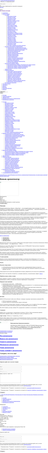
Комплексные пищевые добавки (12, 63)
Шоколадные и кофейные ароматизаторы (16, 61)
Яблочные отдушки (12, 44)
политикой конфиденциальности (34, 388)
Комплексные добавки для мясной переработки (18, 66)
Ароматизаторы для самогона (6, 330)
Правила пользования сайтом (8, 430)
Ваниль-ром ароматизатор (9, 339)
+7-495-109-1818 (3, 0)
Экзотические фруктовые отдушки (15, 42)
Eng (2, 7)
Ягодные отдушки (11, 30)
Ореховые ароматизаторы (13, 55)
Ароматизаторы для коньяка (6, 332)
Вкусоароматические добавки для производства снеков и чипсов (21, 64)
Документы (4, 84)
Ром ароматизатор (6, 336)
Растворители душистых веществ (12, 171)
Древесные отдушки (12, 41)
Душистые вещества (9, 70)
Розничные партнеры (7, 88)
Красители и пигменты (10, 170)
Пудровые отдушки (12, 39)
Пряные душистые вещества (14, 77)
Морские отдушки (11, 37)
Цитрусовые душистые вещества (15, 71)
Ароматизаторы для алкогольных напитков (17, 47)
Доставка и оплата (6, 83)
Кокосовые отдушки (12, 43)
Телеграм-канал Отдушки (20, 394)
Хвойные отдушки (12, 19)
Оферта (41, 273)
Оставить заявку (3, 203)
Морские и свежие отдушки (13, 20)
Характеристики (6, 239)
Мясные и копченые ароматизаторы (15, 53)
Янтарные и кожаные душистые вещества (16, 80)
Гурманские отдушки (12, 36)
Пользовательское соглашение (8, 428)
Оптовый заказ (6, 237)
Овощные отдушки (12, 35)
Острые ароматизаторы (12, 56)
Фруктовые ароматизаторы (13, 60)
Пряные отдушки (11, 24)
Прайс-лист (2, 91)
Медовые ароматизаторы (13, 52)
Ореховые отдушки (12, 28)
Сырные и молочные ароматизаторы (15, 57)
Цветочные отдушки (12, 21)
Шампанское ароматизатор (9, 344)
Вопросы (4, 89)
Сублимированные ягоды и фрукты (10, 172)
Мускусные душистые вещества (14, 79)
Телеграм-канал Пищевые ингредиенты (34, 394)
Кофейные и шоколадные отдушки (15, 34)
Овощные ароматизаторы (13, 54)
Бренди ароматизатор (4, 235)
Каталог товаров (6, 14)
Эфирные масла (8, 69)
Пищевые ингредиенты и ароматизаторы (14, 46)
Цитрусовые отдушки (12, 25)
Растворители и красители (10, 82)
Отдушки (7, 15)
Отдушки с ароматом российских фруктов (17, 45)
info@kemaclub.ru (11, 0)
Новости (4, 86)
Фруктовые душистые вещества (14, 72)
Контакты (4, 87)
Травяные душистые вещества (14, 75)
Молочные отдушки (12, 18)
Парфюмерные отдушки (13, 29)
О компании (5, 12)
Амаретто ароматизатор (8, 342)
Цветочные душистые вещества (14, 74)
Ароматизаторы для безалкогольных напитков (17, 48)
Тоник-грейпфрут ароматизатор (11, 350)
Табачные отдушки (12, 23)
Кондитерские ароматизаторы (14, 51)
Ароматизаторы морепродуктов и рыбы (16, 50)
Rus (1, 7)
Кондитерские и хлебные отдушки (15, 33)
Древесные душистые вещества (14, 78)
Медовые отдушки (11, 17)
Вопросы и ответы (6, 412)
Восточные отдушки (12, 16)
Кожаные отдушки (11, 27)
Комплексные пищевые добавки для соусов (17, 68)
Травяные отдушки (12, 38)
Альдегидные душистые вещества (15, 73)
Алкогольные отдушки (12, 26)
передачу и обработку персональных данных (36, 390)
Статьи (4, 410)
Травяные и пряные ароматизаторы (15, 59)
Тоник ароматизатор (7, 347)
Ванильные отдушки (12, 32)
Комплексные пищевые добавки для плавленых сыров (19, 65)
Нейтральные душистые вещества (15, 81)
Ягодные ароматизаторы (13, 62)
